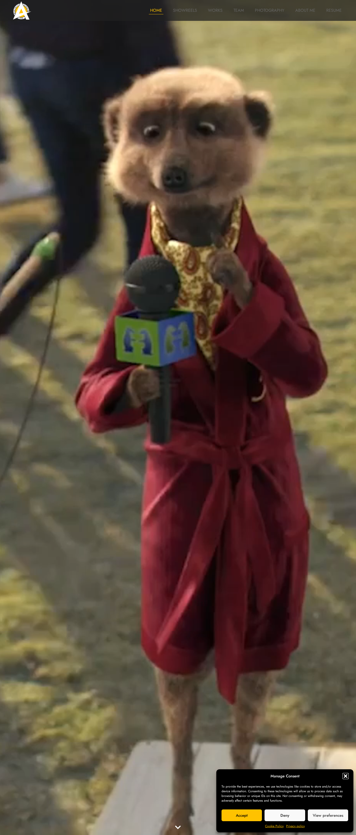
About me (305, 10)
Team (239, 10)
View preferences (328, 815)
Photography (269, 10)
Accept (242, 815)
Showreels (185, 10)
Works (215, 10)
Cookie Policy (274, 826)
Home (156, 10)
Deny (284, 815)
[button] (345, 776)
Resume (334, 10)
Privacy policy (295, 826)
